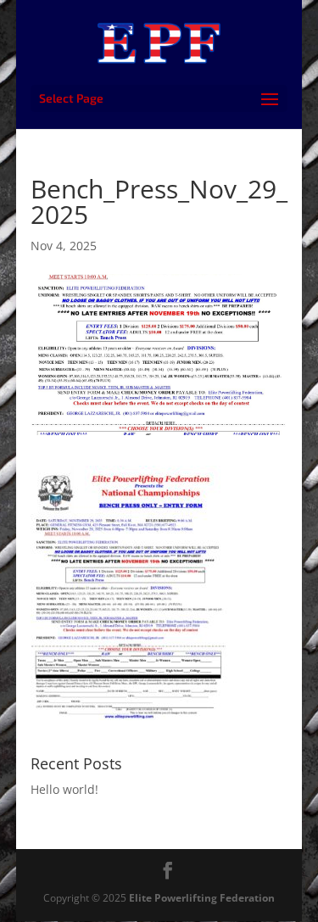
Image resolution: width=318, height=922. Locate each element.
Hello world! (64, 789)
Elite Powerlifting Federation (202, 898)
